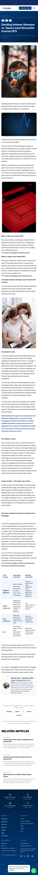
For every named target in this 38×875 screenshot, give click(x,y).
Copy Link (19, 715)
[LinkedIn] (28, 856)
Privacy (3, 845)
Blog (6, 16)
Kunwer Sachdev (25, 821)
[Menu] (34, 8)
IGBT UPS (4, 824)
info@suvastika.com (26, 845)
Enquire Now (25, 8)
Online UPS (4, 821)
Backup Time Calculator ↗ (8, 848)
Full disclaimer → (26, 723)
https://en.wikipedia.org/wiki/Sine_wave (17, 252)
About (22, 818)
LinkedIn (17, 711)
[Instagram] (24, 856)
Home (2, 16)
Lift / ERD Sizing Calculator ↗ (9, 855)
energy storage (18, 691)
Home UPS (4, 819)
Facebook (29, 711)
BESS (2, 833)
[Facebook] (21, 856)
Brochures (4, 843)
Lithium (3, 830)
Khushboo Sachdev (14, 872)
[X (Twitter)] (32, 856)
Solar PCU (4, 827)
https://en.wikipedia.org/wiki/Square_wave (18, 276)
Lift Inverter (4, 835)
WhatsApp (9, 711)
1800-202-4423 (24, 843)
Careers (22, 828)
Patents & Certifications (26, 823)
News (22, 826)
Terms (7, 870)
